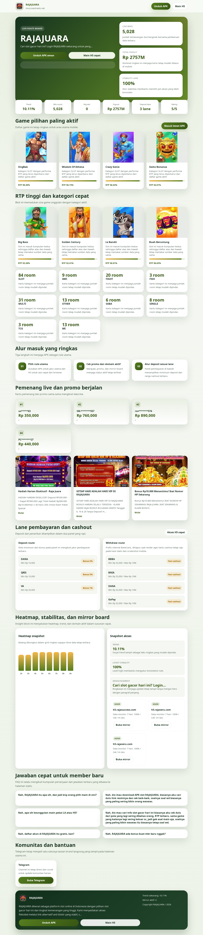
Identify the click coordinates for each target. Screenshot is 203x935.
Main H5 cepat (92, 55)
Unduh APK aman (43, 55)
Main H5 (180, 6)
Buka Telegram (36, 880)
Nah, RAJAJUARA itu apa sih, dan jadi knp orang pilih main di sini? (57, 795)
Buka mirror (123, 725)
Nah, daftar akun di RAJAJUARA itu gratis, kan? (46, 833)
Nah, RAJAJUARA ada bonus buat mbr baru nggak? (136, 833)
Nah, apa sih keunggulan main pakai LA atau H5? (47, 812)
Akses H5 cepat (176, 532)
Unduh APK (161, 6)
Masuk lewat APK (174, 126)
